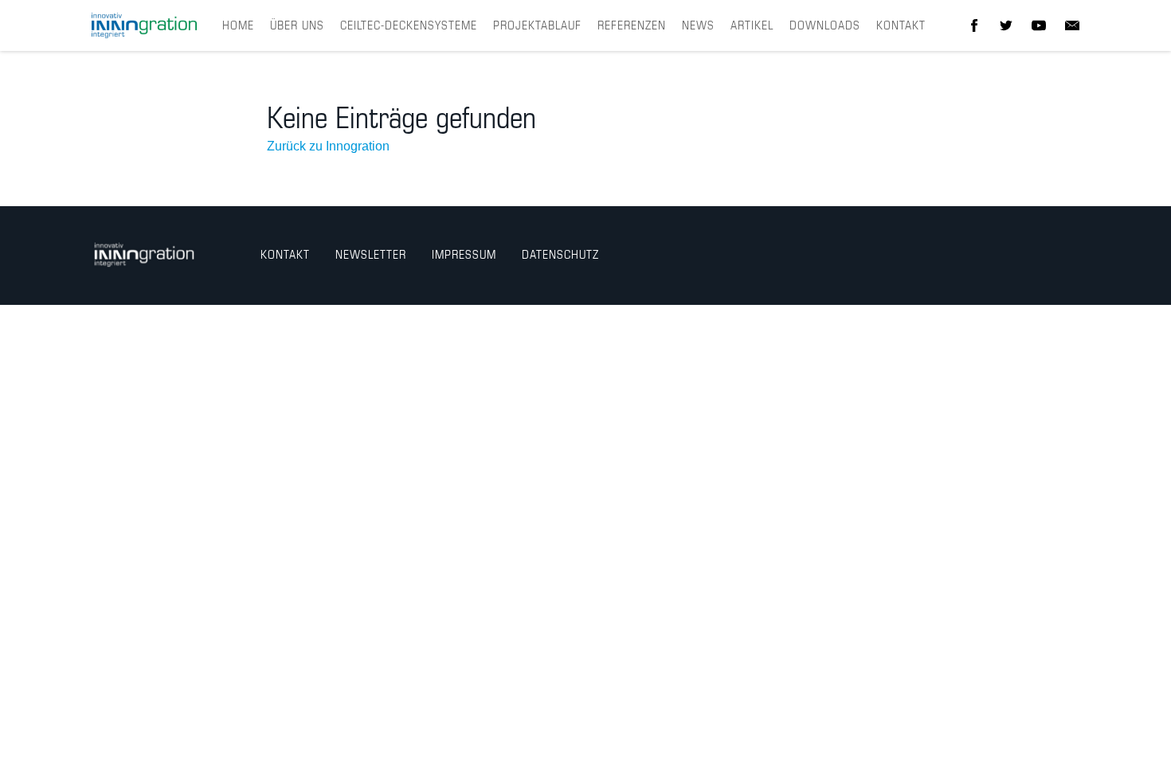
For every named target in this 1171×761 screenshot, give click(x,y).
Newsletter (370, 255)
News (698, 26)
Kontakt (901, 26)
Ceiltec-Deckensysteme (408, 26)
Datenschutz (560, 255)
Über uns (297, 26)
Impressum (464, 255)
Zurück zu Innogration (328, 146)
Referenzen (631, 26)
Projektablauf (537, 26)
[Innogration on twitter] (1006, 25)
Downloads (824, 26)
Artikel (751, 26)
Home (238, 26)
